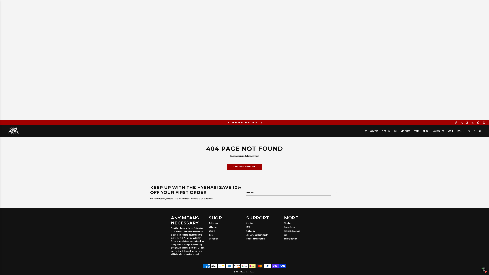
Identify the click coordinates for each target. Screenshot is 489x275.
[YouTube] (473, 122)
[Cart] (480, 131)
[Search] (469, 131)
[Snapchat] (478, 122)
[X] (461, 122)
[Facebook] (456, 122)
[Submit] (336, 192)
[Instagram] (467, 122)
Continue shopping (244, 167)
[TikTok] (484, 122)
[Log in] (474, 131)
